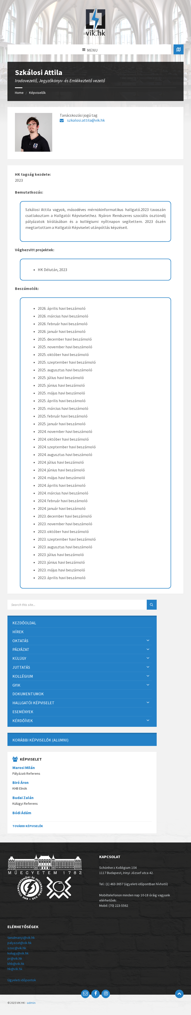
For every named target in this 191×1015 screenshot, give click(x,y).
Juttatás (21, 667)
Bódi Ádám (21, 812)
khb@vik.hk (15, 963)
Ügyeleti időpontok (21, 980)
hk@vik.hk (14, 969)
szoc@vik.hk (16, 948)
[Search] (152, 605)
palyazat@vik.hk (19, 943)
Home (19, 92)
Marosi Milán (23, 767)
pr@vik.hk (14, 958)
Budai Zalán (23, 797)
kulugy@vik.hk (18, 953)
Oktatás (20, 640)
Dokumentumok (28, 693)
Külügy (19, 658)
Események (22, 711)
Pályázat (20, 649)
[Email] (85, 994)
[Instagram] (105, 994)
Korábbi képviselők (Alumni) (40, 739)
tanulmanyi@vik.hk (21, 937)
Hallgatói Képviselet (33, 702)
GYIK (16, 685)
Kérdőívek (22, 720)
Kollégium (22, 676)
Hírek (18, 631)
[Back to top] (179, 994)
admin (31, 1003)
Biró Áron (20, 782)
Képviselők (37, 92)
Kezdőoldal (24, 622)
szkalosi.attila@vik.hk (86, 120)
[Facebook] (95, 994)
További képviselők (27, 826)
